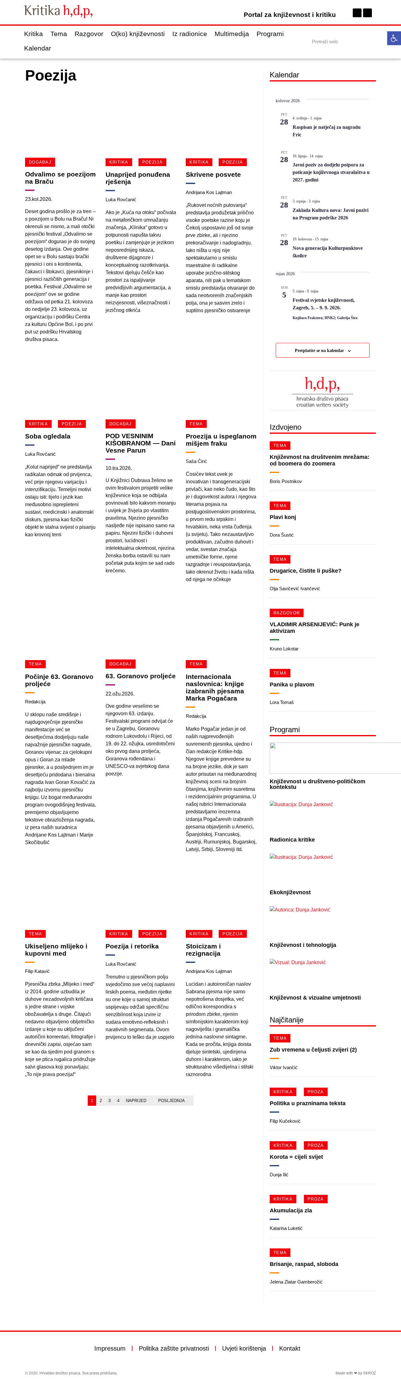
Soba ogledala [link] (47, 436)
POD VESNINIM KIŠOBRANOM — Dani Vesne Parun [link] (141, 443)
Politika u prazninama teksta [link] (308, 1103)
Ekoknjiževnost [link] (290, 892)
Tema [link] (58, 33)
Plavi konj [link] (283, 517)
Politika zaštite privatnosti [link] (174, 1348)
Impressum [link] (110, 1348)
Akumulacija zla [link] (291, 1210)
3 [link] (109, 1100)
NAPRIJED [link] (136, 1100)
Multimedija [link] (232, 33)
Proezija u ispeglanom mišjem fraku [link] (221, 440)
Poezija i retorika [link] (132, 946)
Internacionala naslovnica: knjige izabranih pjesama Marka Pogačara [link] (215, 687)
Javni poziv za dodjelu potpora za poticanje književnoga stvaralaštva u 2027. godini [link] (331, 172)
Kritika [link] (33, 33)
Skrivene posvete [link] (213, 174)
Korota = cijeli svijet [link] (296, 1157)
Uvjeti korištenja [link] (244, 1348)
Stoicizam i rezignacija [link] (203, 950)
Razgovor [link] (89, 33)
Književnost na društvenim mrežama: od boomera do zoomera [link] (319, 460)
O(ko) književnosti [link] (138, 33)
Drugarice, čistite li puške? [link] (305, 571)
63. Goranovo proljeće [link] (141, 676)
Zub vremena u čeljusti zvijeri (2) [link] (313, 1050)
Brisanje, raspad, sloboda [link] (304, 1264)
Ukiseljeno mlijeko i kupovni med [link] (56, 950)
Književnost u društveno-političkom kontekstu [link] (317, 784)
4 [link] (118, 1100)
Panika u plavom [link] (292, 684)
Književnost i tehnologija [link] (303, 945)
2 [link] (101, 1100)
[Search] (370, 41)
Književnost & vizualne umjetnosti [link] (315, 998)
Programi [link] (270, 33)
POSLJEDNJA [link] (171, 1100)
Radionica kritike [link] (292, 840)
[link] (394, 38)
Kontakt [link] (289, 1348)
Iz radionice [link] (189, 33)
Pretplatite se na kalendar (319, 350)
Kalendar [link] (37, 48)
